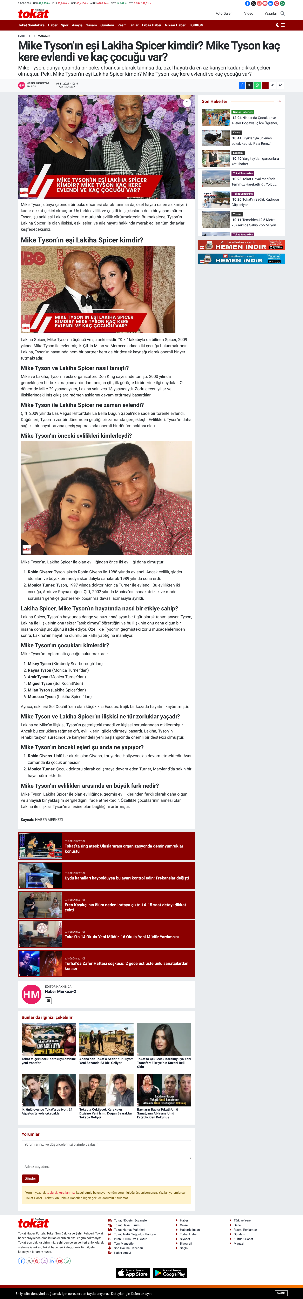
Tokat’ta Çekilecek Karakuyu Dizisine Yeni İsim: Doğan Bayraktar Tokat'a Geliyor (105, 1113)
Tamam (281, 1293)
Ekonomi (238, 152)
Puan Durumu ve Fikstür (130, 1239)
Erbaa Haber (151, 25)
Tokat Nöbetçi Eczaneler (131, 1220)
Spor (64, 25)
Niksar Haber (175, 25)
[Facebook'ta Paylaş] (242, 85)
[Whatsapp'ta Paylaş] (257, 85)
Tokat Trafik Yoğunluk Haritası (135, 1234)
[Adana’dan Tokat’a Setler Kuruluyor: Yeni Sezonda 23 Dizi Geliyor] (106, 1039)
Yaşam (91, 25)
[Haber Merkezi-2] (31, 994)
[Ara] (283, 13)
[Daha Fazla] (265, 85)
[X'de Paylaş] (249, 85)
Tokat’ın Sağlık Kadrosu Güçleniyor (255, 202)
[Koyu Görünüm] (277, 25)
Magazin (44, 36)
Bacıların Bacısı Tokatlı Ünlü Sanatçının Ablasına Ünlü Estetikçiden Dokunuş (157, 1113)
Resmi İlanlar (128, 25)
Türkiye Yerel (242, 1220)
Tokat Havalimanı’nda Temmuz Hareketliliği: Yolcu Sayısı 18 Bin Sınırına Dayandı (254, 182)
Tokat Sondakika (31, 25)
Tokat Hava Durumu (127, 1225)
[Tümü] (279, 101)
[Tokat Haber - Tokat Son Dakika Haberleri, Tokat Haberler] (33, 13)
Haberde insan (190, 1230)
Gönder (30, 1178)
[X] (29, 1261)
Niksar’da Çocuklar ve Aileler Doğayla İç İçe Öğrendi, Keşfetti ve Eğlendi (254, 121)
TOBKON (196, 25)
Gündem (107, 25)
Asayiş (77, 25)
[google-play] (170, 1273)
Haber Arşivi (122, 1253)
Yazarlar (271, 13)
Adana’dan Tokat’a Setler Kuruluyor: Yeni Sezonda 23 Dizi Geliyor (106, 1061)
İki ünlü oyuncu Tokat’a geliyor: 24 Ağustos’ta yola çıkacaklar (47, 1111)
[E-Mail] (48, 1000)
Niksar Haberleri (242, 112)
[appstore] (133, 1273)
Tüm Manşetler (124, 1243)
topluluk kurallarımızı (61, 1192)
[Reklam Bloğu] (241, 245)
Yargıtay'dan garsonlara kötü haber (255, 161)
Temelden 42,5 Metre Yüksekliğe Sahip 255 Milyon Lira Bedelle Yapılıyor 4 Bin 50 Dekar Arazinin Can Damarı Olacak (254, 223)
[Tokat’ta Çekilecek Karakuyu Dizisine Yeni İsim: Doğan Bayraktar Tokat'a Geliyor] (106, 1090)
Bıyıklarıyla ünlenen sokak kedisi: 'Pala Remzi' (251, 141)
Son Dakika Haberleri (128, 1248)
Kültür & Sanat (243, 1239)
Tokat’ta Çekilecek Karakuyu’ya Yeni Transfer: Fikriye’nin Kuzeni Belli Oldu (164, 1063)
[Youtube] (59, 1261)
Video (248, 13)
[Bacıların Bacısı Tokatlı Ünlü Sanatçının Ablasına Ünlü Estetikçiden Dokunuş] (164, 1090)
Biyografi (186, 1243)
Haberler (25, 36)
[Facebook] (21, 1261)
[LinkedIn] (52, 1261)
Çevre (236, 132)
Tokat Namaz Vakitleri (129, 1230)
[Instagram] (44, 1261)
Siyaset (185, 1239)
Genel (238, 1225)
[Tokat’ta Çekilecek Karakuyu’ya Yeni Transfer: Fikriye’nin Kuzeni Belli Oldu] (164, 1039)
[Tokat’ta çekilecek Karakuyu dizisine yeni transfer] (49, 1039)
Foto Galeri (224, 13)
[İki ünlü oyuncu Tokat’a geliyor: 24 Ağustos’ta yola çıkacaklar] (49, 1090)
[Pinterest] (36, 1261)
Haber (53, 25)
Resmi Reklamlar (245, 1230)
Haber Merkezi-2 (60, 991)
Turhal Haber (188, 1234)
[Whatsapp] (67, 1261)
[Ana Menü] (283, 25)
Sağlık (184, 1248)
